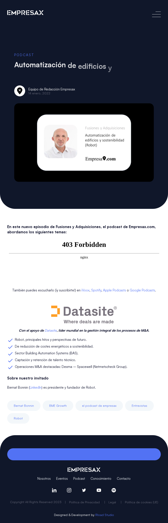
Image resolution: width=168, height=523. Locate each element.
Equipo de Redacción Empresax (51, 89)
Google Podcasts (142, 290)
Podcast (24, 55)
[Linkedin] (54, 490)
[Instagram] (69, 490)
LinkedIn (36, 387)
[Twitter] (84, 490)
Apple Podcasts (114, 290)
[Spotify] (114, 490)
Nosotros (44, 478)
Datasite (51, 330)
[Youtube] (99, 490)
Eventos (62, 478)
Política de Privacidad (84, 502)
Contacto (124, 478)
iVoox (85, 290)
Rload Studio (104, 515)
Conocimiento (101, 478)
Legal (112, 502)
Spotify (96, 290)
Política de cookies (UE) (141, 502)
